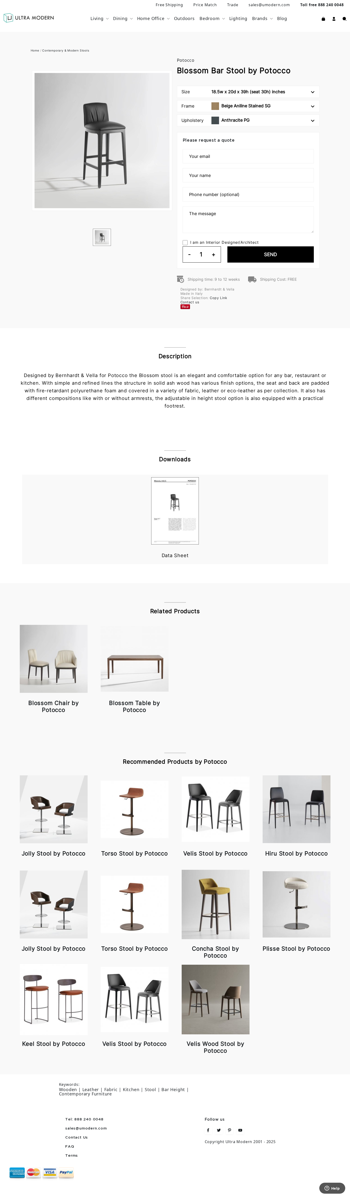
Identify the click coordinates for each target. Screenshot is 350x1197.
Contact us (189, 302)
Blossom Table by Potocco (134, 706)
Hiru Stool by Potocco (296, 853)
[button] (333, 18)
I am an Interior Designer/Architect (224, 242)
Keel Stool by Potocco (53, 1043)
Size (233, 91)
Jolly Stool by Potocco (54, 853)
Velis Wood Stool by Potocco (215, 1047)
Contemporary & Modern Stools (65, 50)
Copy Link (218, 298)
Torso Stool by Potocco (134, 853)
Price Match (205, 4)
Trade (232, 4)
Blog (282, 18)
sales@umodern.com (269, 4)
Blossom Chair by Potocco (53, 706)
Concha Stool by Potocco (215, 952)
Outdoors (184, 18)
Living (97, 18)
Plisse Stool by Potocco (296, 948)
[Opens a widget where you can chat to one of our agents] (332, 1189)
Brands (260, 18)
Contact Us (76, 1137)
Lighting (238, 18)
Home (35, 50)
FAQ (69, 1146)
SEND (270, 254)
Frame (225, 106)
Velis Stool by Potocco (215, 853)
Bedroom (210, 18)
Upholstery (215, 120)
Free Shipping (169, 4)
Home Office (151, 18)
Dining (120, 18)
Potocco (186, 60)
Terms (71, 1155)
